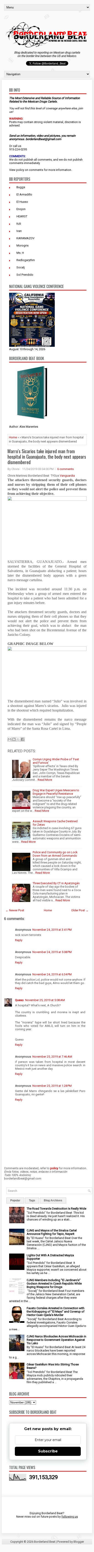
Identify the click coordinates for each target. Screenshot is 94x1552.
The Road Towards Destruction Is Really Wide (56, 1208)
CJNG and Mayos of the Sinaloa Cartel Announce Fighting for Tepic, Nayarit (52, 1232)
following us (69, 1516)
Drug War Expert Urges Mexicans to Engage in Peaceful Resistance (56, 792)
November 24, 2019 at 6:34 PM (52, 974)
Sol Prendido (24, 274)
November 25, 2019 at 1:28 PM (52, 1085)
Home (13, 437)
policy (20, 170)
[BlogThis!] (14, 739)
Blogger (78, 1541)
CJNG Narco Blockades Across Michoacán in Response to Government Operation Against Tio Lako (56, 1340)
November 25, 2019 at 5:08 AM (45, 1000)
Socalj (20, 267)
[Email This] (9, 739)
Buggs (20, 187)
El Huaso (22, 201)
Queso (19, 1000)
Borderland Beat (44, 1541)
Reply (18, 940)
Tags (32, 1200)
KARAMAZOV (25, 238)
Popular (15, 1200)
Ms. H (20, 252)
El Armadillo (24, 194)
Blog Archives (53, 1200)
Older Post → (80, 910)
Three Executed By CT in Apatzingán (56, 883)
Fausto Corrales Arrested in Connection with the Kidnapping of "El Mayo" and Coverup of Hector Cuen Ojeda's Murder (55, 1311)
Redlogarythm (25, 260)
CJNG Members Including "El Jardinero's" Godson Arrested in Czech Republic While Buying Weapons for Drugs (54, 1283)
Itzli (18, 223)
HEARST (21, 216)
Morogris (22, 245)
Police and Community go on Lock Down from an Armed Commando (55, 854)
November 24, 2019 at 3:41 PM (52, 929)
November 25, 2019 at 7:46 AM (52, 1056)
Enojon (21, 209)
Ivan (19, 231)
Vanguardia (67, 475)
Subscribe (48, 1451)
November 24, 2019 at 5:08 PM (52, 952)
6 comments (65, 469)
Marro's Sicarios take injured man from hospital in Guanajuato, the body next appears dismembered (47, 456)
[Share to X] (18, 739)
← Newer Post (14, 910)
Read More (45, 779)
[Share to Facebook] (22, 739)
